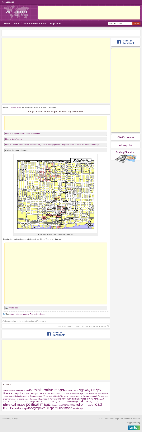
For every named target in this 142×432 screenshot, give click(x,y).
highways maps (89, 390)
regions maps (68, 405)
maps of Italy (37, 399)
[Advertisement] (89, 12)
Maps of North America (13, 139)
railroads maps (56, 405)
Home (7, 23)
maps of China (42, 396)
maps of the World (38, 402)
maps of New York (89, 399)
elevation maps (71, 390)
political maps (38, 404)
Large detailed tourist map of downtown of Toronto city (25, 321)
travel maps (78, 408)
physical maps (14, 404)
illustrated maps (11, 393)
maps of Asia (84, 393)
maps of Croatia (69, 396)
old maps (85, 401)
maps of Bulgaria (15, 396)
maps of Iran (29, 399)
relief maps (84, 404)
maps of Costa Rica (56, 396)
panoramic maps (97, 402)
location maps (29, 393)
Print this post (13, 308)
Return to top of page (10, 419)
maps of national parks (69, 398)
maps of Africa (45, 393)
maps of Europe (82, 396)
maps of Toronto (29, 314)
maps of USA (49, 402)
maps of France (97, 396)
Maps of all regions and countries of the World (22, 134)
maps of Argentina (72, 393)
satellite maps (20, 408)
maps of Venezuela (60, 402)
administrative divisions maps (16, 390)
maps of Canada (16, 314)
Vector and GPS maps (34, 23)
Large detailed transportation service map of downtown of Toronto (81, 326)
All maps (17, 107)
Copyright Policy (133, 423)
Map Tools (55, 23)
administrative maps (46, 390)
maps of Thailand (25, 402)
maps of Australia (96, 393)
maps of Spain (14, 402)
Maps (16, 23)
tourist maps (40, 314)
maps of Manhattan (50, 399)
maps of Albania (58, 393)
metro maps (72, 401)
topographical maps (41, 408)
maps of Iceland (18, 399)
